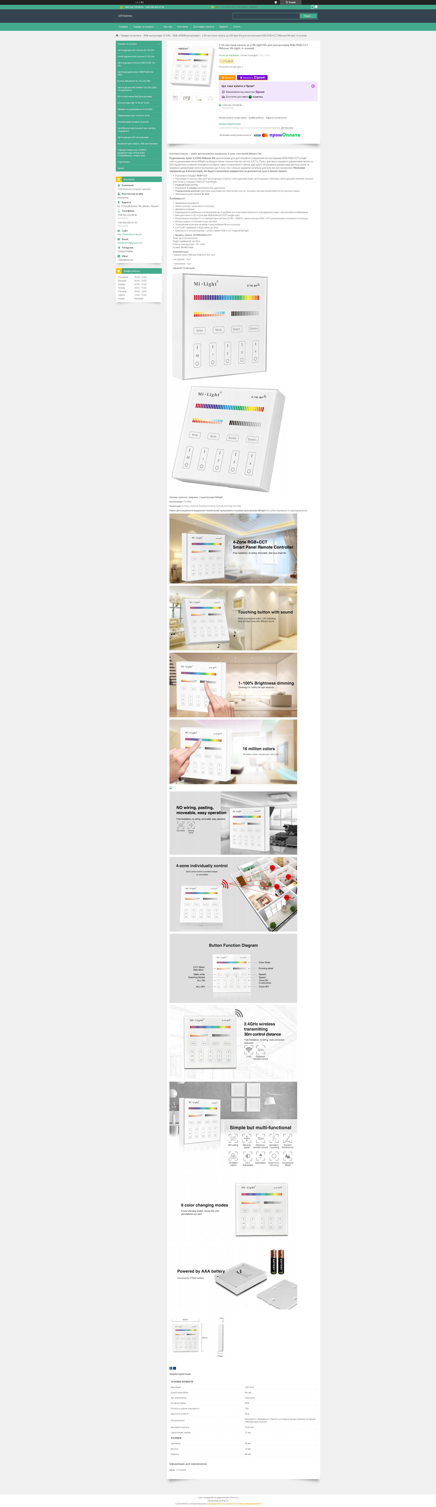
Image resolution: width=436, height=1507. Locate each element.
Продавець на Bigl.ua (218, 1501)
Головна (123, 26)
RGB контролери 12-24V (157, 35)
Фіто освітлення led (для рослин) (135, 96)
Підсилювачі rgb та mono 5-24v (134, 115)
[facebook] (170, 1369)
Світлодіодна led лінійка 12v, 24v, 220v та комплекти (137, 88)
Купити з (248, 77)
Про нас (168, 26)
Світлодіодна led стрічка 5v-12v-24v (136, 50)
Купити (229, 77)
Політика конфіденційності (248, 1504)
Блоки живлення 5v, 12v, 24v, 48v (134, 81)
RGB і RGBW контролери (186, 35)
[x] (174, 1369)
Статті (236, 26)
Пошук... (308, 16)
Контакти (182, 26)
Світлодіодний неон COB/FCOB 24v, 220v (135, 73)
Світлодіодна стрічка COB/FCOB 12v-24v (136, 64)
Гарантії (223, 26)
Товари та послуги (143, 26)
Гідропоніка (124, 162)
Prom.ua (234, 1497)
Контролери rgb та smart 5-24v (133, 102)
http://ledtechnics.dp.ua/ (130, 234)
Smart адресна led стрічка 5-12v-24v (136, 56)
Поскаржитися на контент (220, 1504)
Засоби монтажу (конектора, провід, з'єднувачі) (137, 129)
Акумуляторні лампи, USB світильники (138, 143)
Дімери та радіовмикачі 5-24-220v (135, 109)
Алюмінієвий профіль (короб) (133, 122)
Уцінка (121, 168)
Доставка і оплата (203, 26)
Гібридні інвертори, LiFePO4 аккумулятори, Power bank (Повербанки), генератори (132, 153)
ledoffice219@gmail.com (130, 243)
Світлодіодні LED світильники (133, 137)
